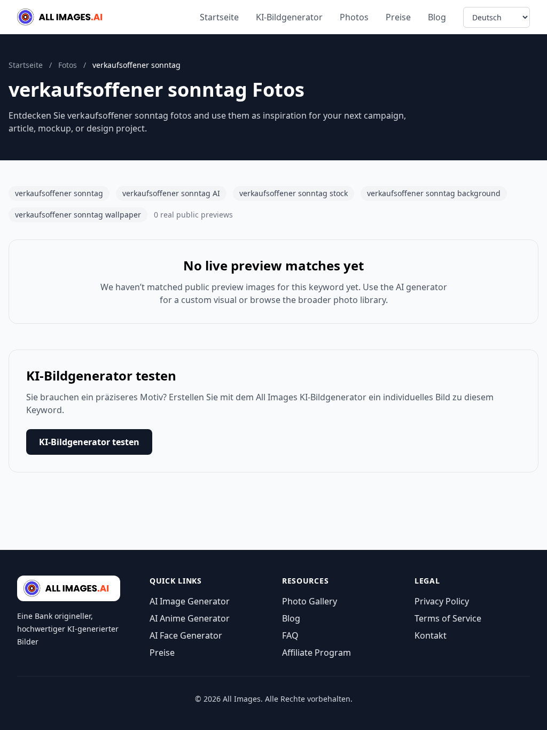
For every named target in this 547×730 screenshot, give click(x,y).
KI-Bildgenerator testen (89, 442)
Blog (437, 17)
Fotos (67, 65)
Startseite (219, 17)
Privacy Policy (442, 601)
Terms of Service (448, 618)
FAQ (290, 635)
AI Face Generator (186, 635)
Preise (398, 17)
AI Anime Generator (190, 618)
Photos (354, 17)
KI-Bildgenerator (289, 17)
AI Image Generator (190, 601)
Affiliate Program (316, 652)
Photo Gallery (309, 601)
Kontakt (431, 635)
